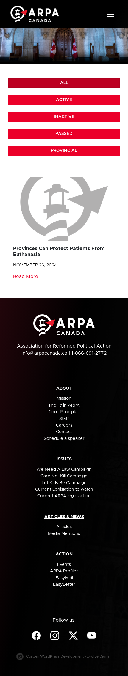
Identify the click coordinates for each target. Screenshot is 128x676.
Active (64, 100)
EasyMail (64, 578)
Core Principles (64, 412)
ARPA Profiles (64, 571)
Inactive (64, 117)
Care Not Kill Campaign (64, 476)
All (64, 83)
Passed (64, 134)
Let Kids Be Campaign (64, 483)
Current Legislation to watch (64, 489)
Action (64, 554)
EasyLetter (64, 584)
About (64, 388)
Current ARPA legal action (64, 496)
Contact (64, 432)
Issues (64, 459)
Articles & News (64, 517)
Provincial (64, 151)
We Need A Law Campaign (64, 469)
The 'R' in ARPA (64, 405)
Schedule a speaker (64, 439)
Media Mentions (64, 534)
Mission (64, 399)
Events (64, 565)
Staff (64, 419)
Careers (64, 425)
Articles (64, 527)
